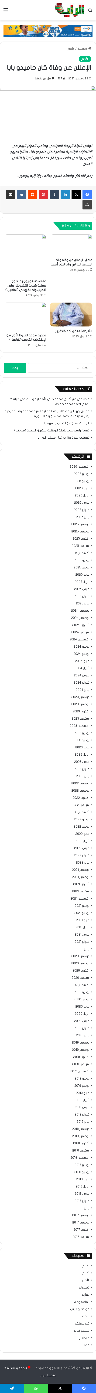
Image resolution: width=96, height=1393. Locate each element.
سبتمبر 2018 (80, 1150)
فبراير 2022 (81, 855)
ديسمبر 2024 (80, 610)
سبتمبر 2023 (80, 718)
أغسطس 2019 (79, 1071)
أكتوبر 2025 (80, 538)
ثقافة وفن (81, 1302)
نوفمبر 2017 (80, 1222)
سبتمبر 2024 (80, 632)
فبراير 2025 (81, 596)
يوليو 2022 (81, 819)
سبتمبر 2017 (80, 1237)
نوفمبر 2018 (80, 1136)
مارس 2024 (81, 675)
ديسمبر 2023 (80, 697)
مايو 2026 (82, 488)
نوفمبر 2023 (80, 704)
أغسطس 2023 (79, 725)
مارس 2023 (81, 761)
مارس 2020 (81, 1021)
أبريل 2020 (82, 1013)
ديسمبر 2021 (80, 869)
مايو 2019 (82, 1093)
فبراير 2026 (81, 510)
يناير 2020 (82, 1035)
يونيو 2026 (81, 481)
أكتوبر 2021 (81, 884)
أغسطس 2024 (79, 639)
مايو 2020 (82, 1006)
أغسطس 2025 (79, 553)
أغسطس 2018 (79, 1157)
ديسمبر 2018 (80, 1129)
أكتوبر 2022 (80, 797)
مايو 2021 (82, 920)
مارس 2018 (82, 1193)
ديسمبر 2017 (80, 1215)
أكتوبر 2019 (81, 1057)
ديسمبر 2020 (80, 956)
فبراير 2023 (81, 769)
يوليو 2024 (81, 646)
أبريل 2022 (82, 841)
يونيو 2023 (81, 740)
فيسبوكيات (81, 1330)
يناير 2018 (83, 1208)
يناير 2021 (83, 949)
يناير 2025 (82, 603)
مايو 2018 (82, 1179)
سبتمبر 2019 (80, 1064)
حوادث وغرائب (79, 1309)
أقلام (85, 1273)
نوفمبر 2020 (80, 963)
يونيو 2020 (81, 999)
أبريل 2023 (82, 754)
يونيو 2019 (81, 1085)
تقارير (85, 1294)
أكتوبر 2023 (80, 711)
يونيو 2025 (81, 567)
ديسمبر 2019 (80, 1042)
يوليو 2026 (81, 474)
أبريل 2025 (82, 582)
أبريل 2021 (82, 927)
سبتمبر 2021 (80, 891)
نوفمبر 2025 (80, 531)
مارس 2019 (82, 1107)
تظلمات (84, 1287)
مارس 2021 (82, 934)
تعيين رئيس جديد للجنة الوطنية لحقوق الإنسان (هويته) (51, 430)
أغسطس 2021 (79, 898)
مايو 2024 (82, 661)
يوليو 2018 (82, 1165)
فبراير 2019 (82, 1114)
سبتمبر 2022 (80, 805)
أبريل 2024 (82, 668)
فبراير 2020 (81, 1028)
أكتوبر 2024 (80, 625)
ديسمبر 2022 (80, 783)
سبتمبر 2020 (80, 977)
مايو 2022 (82, 833)
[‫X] (76, 194)
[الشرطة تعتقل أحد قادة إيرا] (71, 314)
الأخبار (71, 48)
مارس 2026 (81, 502)
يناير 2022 (82, 862)
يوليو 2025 (81, 560)
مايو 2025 (82, 574)
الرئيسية (82, 48)
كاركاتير (84, 1338)
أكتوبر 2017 (81, 1229)
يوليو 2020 (81, 992)
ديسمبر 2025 (80, 524)
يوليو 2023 (81, 733)
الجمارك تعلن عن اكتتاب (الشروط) (66, 423)
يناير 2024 (82, 690)
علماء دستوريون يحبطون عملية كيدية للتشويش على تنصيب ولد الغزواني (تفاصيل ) (25, 285)
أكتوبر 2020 (80, 970)
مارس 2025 (81, 589)
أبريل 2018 (82, 1186)
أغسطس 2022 (79, 812)
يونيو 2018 (81, 1172)
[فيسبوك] (87, 194)
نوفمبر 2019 (80, 1049)
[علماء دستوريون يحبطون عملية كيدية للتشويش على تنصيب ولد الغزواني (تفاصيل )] (25, 255)
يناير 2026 (82, 517)
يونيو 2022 (81, 826)
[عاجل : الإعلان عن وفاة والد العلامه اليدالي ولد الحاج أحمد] (71, 244)
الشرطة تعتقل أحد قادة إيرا (73, 331)
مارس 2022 (81, 848)
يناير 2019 (83, 1121)
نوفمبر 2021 (80, 877)
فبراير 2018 (82, 1201)
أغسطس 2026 (79, 466)
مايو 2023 (82, 747)
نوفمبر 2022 (80, 790)
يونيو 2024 (81, 654)
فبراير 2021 (82, 941)
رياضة (85, 1316)
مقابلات (84, 1345)
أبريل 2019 (82, 1100)
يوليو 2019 (82, 1078)
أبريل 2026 (82, 495)
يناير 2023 (82, 776)
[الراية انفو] (69, 10)
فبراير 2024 (81, 682)
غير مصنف (82, 1323)
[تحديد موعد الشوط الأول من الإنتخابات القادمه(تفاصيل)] (25, 317)
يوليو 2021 (82, 905)
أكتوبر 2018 (81, 1143)
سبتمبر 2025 (80, 546)
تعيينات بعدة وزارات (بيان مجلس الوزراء (63, 437)
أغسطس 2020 (79, 985)
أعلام (85, 1266)
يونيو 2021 (81, 913)
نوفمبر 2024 (80, 618)
